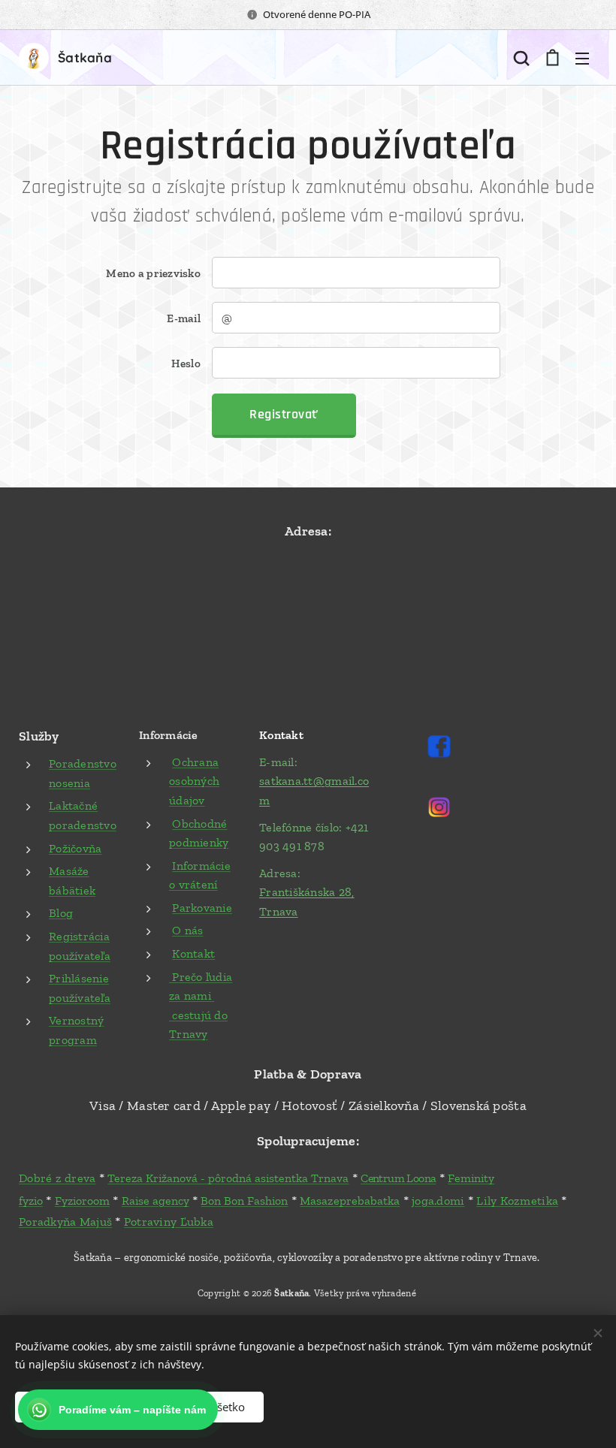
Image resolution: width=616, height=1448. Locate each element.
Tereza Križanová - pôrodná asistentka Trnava (228, 1178)
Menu (582, 58)
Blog (61, 913)
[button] (521, 58)
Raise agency (155, 1200)
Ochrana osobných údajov (194, 781)
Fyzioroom (82, 1200)
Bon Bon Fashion (244, 1200)
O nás (187, 930)
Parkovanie (202, 907)
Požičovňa (75, 848)
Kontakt (193, 953)
